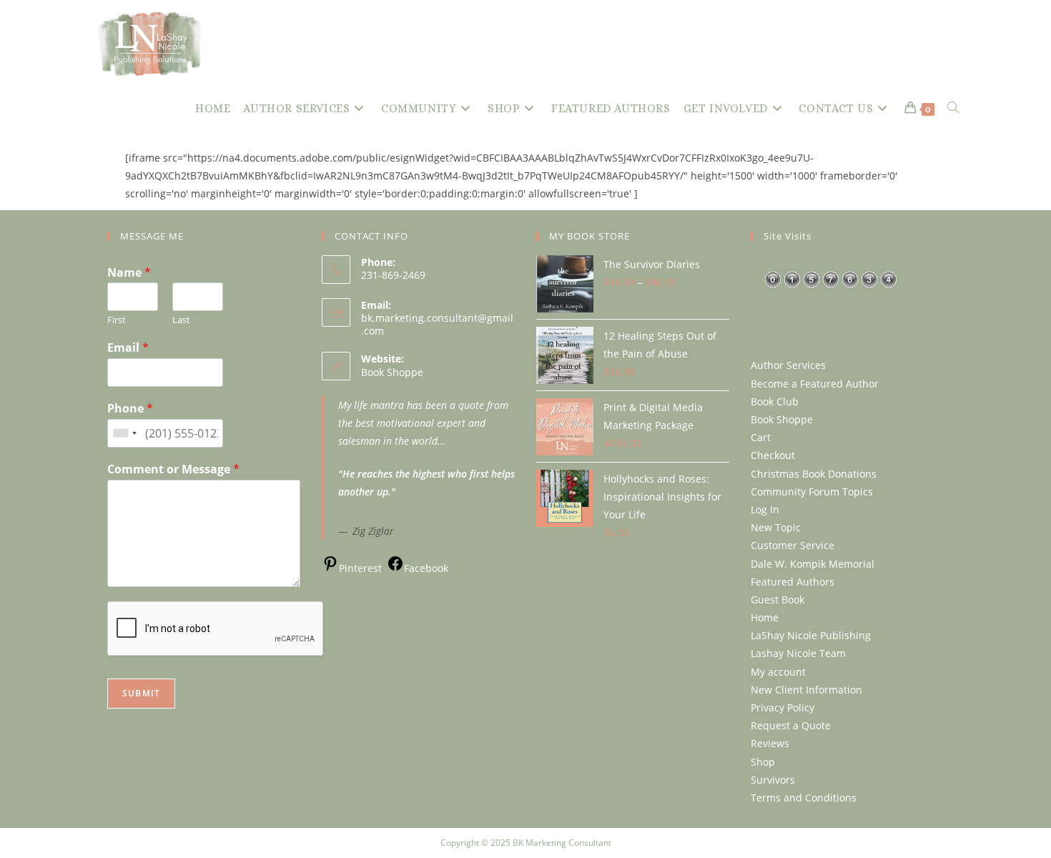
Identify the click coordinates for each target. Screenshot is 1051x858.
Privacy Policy (782, 707)
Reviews (770, 743)
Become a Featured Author (815, 383)
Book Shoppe (392, 372)
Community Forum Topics (812, 491)
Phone (130, 408)
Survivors (773, 779)
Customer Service (792, 545)
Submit (141, 693)
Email (128, 347)
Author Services (788, 365)
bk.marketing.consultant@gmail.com (437, 324)
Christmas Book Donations (814, 473)
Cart (761, 437)
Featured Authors (792, 581)
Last (181, 320)
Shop (763, 762)
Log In (765, 509)
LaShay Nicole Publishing (811, 635)
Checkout (773, 455)
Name (129, 272)
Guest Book (777, 599)
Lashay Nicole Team (798, 653)
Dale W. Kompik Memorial (812, 564)
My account (778, 672)
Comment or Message (173, 469)
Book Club (775, 401)
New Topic (776, 527)
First (116, 320)
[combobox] (124, 433)
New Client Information (806, 689)
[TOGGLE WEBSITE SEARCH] (953, 109)
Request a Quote (791, 725)
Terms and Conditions (804, 797)
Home (765, 617)
